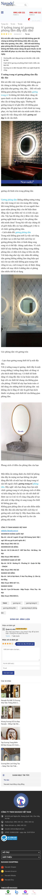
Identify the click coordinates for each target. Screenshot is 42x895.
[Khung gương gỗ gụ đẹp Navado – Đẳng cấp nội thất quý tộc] (10, 712)
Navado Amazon (10, 871)
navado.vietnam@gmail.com (14, 829)
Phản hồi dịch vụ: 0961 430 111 (15, 825)
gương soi (16, 603)
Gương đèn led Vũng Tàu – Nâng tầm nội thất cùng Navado (10, 765)
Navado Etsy (9, 880)
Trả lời (8, 636)
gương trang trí (31, 603)
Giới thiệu (7, 857)
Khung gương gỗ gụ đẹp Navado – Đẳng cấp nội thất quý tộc (10, 723)
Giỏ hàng (36, 19)
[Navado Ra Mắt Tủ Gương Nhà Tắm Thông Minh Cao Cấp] (10, 691)
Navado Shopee (10, 867)
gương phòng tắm (23, 232)
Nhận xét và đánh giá (10, 640)
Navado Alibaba (10, 875)
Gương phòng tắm (9, 199)
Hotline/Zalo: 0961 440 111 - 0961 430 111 (19, 822)
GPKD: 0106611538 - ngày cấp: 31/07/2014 (20, 832)
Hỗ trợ (6, 852)
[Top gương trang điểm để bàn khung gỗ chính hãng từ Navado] (10, 733)
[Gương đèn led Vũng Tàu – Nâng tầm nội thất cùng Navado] (10, 754)
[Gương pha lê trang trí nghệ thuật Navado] (7, 4)
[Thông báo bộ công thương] (9, 841)
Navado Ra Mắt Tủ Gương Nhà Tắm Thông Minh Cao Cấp (10, 701)
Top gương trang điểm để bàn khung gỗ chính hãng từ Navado (10, 744)
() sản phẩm (36, 20)
